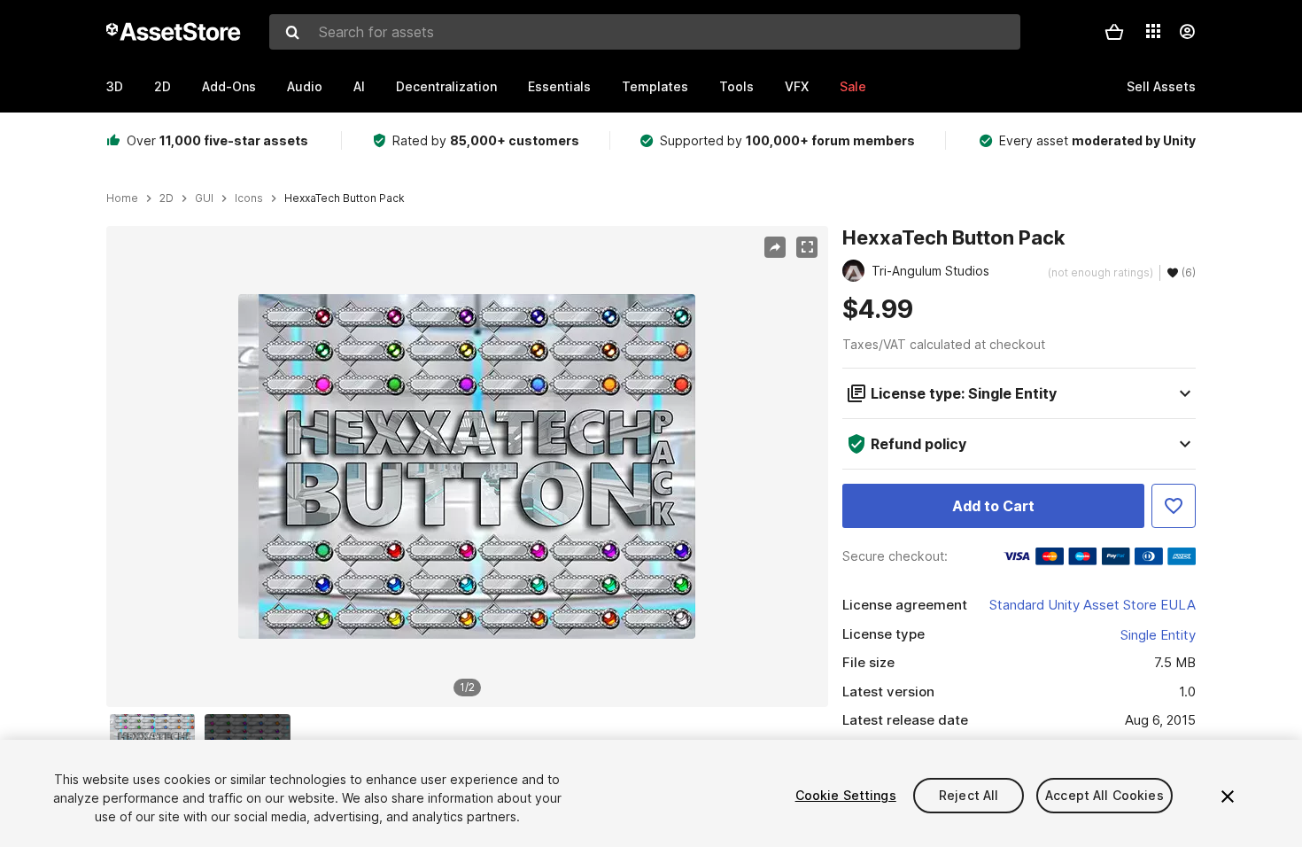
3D (114, 86)
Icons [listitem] (249, 198)
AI (359, 86)
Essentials (559, 86)
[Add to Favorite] (1173, 506)
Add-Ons (229, 86)
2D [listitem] (166, 198)
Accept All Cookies (1104, 795)
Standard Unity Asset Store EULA (1092, 604)
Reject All (968, 795)
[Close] (1227, 796)
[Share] (775, 247)
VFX (797, 86)
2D (162, 86)
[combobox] (644, 32)
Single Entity (1158, 634)
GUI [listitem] (204, 198)
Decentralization (446, 86)
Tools (736, 86)
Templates (655, 86)
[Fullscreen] (807, 247)
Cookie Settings (845, 795)
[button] (1114, 32)
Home (122, 198)
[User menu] (1187, 32)
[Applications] (1153, 31)
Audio (304, 86)
